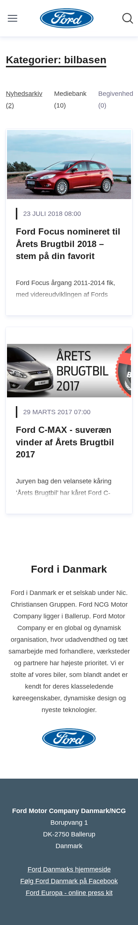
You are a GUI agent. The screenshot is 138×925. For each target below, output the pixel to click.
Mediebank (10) (70, 99)
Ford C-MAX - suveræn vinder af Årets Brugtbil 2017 (65, 442)
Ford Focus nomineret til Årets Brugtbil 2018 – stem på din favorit (68, 243)
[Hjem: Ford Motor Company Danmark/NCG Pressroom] (67, 18)
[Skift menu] (12, 18)
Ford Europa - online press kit (69, 892)
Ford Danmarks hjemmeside (69, 869)
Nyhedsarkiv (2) (24, 99)
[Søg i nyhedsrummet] (128, 18)
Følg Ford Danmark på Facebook (69, 881)
